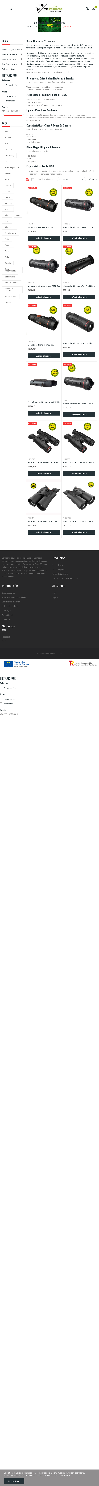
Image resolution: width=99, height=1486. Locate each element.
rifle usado (9, 227)
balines (8, 173)
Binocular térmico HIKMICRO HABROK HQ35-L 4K (79, 462)
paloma (8, 245)
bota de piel (10, 277)
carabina (8, 149)
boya (7, 221)
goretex (8, 191)
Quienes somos (8, 593)
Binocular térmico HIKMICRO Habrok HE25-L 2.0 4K (44, 462)
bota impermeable (10, 270)
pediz (7, 239)
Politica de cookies (10, 606)
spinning (8, 203)
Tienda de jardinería (59, 574)
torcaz (7, 251)
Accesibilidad (7, 615)
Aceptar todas (14, 1481)
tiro (6, 161)
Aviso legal (6, 610)
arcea (7, 143)
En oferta (12, 85)
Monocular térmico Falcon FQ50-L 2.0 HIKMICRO (79, 403)
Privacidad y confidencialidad (14, 597)
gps (18, 215)
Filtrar (94, 179)
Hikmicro (11, 96)
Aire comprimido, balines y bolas (9, 66)
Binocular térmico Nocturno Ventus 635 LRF (44, 521)
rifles (7, 215)
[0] (93, 8)
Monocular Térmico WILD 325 (41, 227)
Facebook (6, 637)
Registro (54, 597)
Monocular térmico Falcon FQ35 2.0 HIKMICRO (79, 227)
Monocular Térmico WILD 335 (41, 345)
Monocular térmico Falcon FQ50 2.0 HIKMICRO (44, 286)
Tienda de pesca (9, 54)
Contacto (6, 619)
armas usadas (11, 296)
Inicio (5, 41)
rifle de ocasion (12, 282)
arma (7, 179)
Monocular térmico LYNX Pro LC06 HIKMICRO (79, 286)
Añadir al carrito (43, 238)
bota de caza (10, 233)
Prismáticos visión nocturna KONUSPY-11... (44, 402)
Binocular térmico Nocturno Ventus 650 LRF (79, 521)
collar (7, 257)
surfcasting (9, 155)
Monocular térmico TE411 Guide (77, 343)
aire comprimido (12, 167)
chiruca (8, 185)
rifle (6, 131)
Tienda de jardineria (11, 49)
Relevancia (71, 179)
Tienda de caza (9, 59)
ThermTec (12, 100)
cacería (8, 263)
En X (4, 641)
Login (53, 593)
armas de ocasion (9, 289)
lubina (7, 197)
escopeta (8, 137)
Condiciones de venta (11, 602)
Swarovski (9, 302)
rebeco (8, 209)
